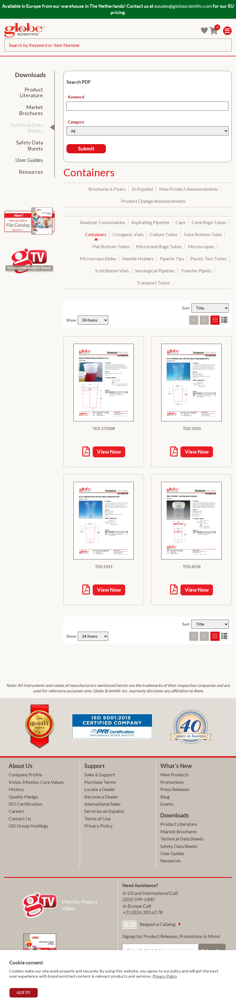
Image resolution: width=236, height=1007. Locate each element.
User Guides (172, 853)
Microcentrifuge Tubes (159, 246)
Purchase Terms (100, 782)
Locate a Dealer (99, 789)
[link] (24, 31)
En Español (142, 189)
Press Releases (174, 789)
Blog (165, 796)
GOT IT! (24, 992)
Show (71, 320)
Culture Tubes (164, 234)
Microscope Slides (98, 258)
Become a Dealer (101, 796)
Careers (16, 811)
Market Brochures (178, 831)
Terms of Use (97, 818)
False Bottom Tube (203, 234)
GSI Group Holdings (28, 825)
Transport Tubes (153, 282)
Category (76, 122)
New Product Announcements (188, 189)
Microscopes (201, 246)
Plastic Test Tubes (208, 258)
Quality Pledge (23, 796)
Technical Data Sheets (181, 838)
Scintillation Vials (112, 270)
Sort (186, 307)
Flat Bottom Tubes (111, 246)
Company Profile (25, 774)
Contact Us (20, 818)
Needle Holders (138, 258)
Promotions (172, 782)
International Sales (102, 804)
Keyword (76, 97)
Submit (86, 149)
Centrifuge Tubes (209, 222)
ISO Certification (25, 804)
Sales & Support (99, 774)
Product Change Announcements (153, 201)
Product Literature (178, 824)
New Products (174, 774)
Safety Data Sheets (178, 846)
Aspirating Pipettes (150, 222)
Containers (95, 234)
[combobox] (118, 45)
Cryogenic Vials (128, 234)
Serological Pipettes (155, 270)
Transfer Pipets (196, 270)
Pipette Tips (172, 258)
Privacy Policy (165, 976)
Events (167, 804)
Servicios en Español (104, 811)
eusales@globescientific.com (183, 6)
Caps (181, 222)
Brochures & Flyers (107, 189)
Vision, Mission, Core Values (36, 782)
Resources (170, 860)
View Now (109, 452)
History (16, 789)
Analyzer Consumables (102, 222)
